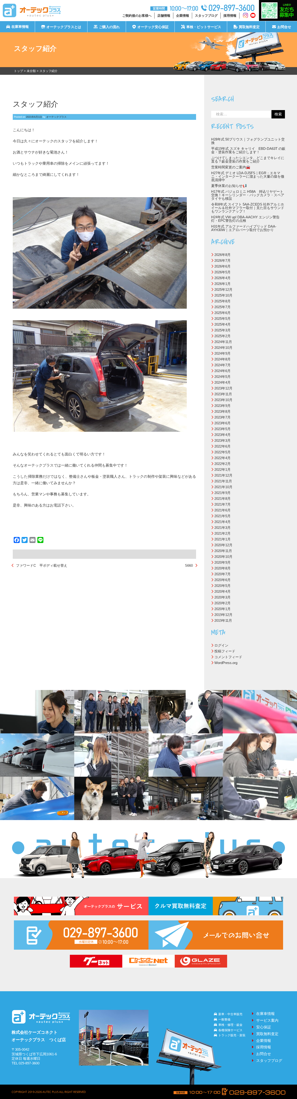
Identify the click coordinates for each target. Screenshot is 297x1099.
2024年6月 (222, 371)
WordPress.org (225, 663)
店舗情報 (163, 15)
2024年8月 (222, 359)
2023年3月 (222, 440)
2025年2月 (222, 336)
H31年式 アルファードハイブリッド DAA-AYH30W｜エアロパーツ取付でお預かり (243, 228)
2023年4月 (222, 435)
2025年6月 (222, 313)
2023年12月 (223, 388)
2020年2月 (222, 603)
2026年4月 (222, 278)
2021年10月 (223, 487)
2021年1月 (222, 539)
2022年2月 (222, 464)
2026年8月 (222, 255)
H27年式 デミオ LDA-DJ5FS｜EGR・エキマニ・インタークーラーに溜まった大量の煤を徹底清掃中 (247, 176)
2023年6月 (222, 423)
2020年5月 (222, 586)
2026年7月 (222, 260)
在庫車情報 (20, 27)
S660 (189, 565)
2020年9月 (222, 562)
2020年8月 (222, 568)
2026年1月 (222, 284)
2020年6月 (222, 580)
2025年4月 (222, 324)
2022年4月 (222, 458)
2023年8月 (222, 411)
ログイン (221, 645)
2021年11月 (223, 481)
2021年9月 (222, 493)
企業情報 (182, 15)
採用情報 (229, 15)
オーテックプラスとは (63, 27)
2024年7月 (222, 365)
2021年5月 (222, 516)
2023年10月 (223, 400)
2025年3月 (222, 330)
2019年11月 (223, 620)
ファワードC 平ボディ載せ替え (41, 565)
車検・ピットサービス (203, 27)
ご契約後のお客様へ (137, 15)
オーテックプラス (56, 116)
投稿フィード (224, 651)
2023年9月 (222, 406)
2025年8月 (222, 301)
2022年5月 (222, 452)
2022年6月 (222, 446)
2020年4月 (222, 591)
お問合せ (284, 27)
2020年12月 (223, 545)
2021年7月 (222, 504)
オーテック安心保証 (153, 27)
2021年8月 (222, 498)
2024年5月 (222, 377)
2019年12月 (223, 615)
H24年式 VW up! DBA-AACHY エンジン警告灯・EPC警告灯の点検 (245, 218)
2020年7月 (222, 574)
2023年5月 (222, 429)
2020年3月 (222, 597)
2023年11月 (223, 394)
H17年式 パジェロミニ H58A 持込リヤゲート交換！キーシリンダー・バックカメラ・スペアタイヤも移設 (247, 195)
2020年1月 (222, 609)
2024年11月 (223, 342)
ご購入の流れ (109, 27)
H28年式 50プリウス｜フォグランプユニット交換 (248, 141)
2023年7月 (222, 417)
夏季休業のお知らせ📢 (229, 186)
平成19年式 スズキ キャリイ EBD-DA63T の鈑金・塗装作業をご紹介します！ (248, 150)
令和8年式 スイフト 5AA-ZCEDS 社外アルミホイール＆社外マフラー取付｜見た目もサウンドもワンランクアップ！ (247, 207)
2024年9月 (222, 353)
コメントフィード (228, 657)
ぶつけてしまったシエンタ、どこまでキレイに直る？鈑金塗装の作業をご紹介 (247, 159)
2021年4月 (222, 522)
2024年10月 (223, 348)
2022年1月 (222, 469)
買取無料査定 (249, 27)
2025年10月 (223, 295)
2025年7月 (222, 307)
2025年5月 (222, 319)
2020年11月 (223, 551)
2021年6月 (222, 510)
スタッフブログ (206, 15)
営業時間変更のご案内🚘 (230, 167)
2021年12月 (223, 475)
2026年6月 (222, 266)
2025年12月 (223, 289)
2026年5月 (222, 272)
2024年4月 (222, 382)
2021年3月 (222, 528)
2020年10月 (223, 557)
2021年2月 (222, 533)
